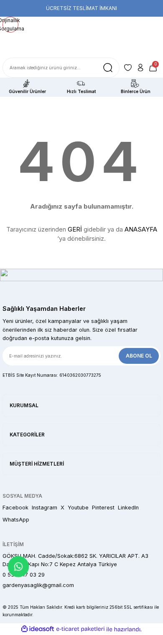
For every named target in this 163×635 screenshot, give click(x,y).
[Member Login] (140, 67)
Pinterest (103, 507)
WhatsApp (16, 520)
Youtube (78, 507)
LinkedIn (128, 507)
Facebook (15, 507)
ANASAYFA (141, 229)
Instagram (44, 507)
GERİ (75, 229)
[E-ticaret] (80, 629)
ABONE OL (139, 356)
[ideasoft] (37, 629)
